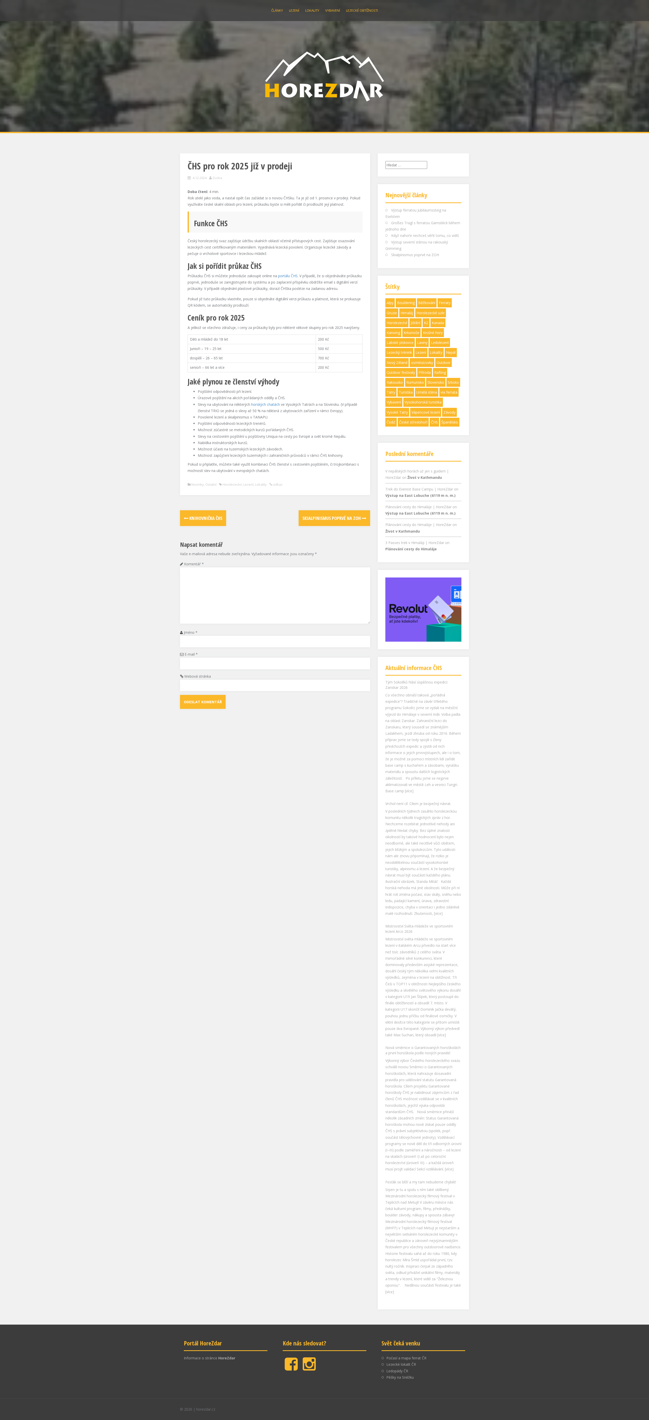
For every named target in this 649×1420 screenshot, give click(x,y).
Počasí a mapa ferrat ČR (406, 1358)
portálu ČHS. (288, 275)
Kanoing (393, 332)
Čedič (391, 422)
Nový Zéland (397, 362)
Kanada (438, 322)
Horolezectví (232, 484)
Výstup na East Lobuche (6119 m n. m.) (420, 495)
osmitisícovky (422, 362)
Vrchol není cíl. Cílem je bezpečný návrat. (418, 682)
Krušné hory (433, 332)
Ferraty (444, 302)
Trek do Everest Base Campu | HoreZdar (419, 489)
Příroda (425, 372)
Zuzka (217, 178)
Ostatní (211, 484)
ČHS (434, 422)
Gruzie (392, 312)
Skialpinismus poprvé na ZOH (332, 518)
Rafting (440, 372)
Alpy (390, 302)
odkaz (277, 484)
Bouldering (406, 302)
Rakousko (395, 382)
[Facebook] (291, 1368)
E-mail (191, 654)
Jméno (190, 632)
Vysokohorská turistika (423, 402)
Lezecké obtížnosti (362, 10)
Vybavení (332, 10)
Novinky (197, 484)
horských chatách (265, 404)
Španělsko (449, 422)
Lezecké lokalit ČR (401, 1364)
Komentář (194, 564)
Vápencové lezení (425, 412)
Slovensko (435, 382)
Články (277, 10)
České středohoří (413, 422)
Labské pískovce (400, 342)
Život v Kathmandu (424, 477)
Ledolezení (440, 342)
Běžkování (426, 302)
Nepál (451, 352)
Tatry (391, 392)
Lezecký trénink (399, 352)
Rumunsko (415, 382)
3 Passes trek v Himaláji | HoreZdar (414, 542)
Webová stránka (197, 676)
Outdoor (443, 362)
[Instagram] (309, 1368)
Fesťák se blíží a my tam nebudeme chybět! (420, 1060)
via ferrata (449, 392)
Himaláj (407, 312)
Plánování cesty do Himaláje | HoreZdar (418, 506)
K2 (426, 322)
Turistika (406, 392)
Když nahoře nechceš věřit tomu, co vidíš (425, 235)
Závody (449, 412)
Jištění (415, 322)
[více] (438, 792)
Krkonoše (411, 332)
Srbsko (453, 382)
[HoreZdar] (324, 75)
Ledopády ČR (397, 1371)
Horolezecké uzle (431, 312)
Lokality (312, 10)
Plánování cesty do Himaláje (411, 549)
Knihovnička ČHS (205, 518)
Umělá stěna (426, 392)
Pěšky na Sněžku (400, 1377)
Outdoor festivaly (401, 372)
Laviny (422, 342)
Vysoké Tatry (397, 412)
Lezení (294, 10)
